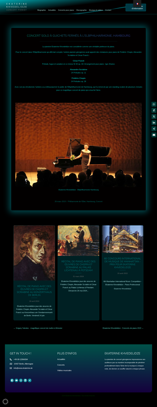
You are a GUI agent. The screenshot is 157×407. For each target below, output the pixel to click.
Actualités (61, 359)
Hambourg (91, 201)
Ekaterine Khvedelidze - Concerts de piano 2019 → (123, 328)
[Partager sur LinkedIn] (153, 122)
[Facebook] (12, 380)
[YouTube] (16, 380)
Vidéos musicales (64, 370)
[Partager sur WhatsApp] (153, 104)
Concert (99, 201)
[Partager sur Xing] (153, 128)
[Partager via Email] (153, 134)
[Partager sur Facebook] (153, 110)
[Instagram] (21, 380)
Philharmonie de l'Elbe (77, 201)
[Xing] (30, 380)
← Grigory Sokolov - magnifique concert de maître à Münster (37, 328)
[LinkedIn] (25, 380)
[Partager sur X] (153, 116)
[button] (5, 401)
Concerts (61, 365)
